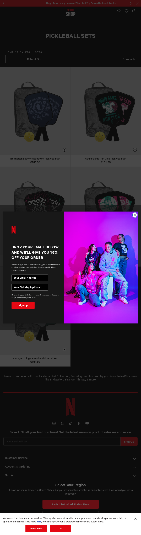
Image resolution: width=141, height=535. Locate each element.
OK (60, 528)
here (39, 521)
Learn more (36, 528)
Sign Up (23, 305)
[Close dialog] (134, 215)
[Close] (135, 518)
